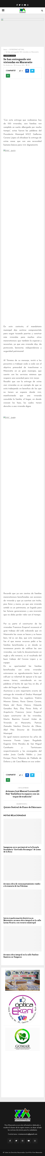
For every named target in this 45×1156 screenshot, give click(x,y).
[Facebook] (10, 1140)
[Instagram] (22, 1140)
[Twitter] (16, 1140)
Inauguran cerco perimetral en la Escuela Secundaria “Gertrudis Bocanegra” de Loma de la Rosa (22, 849)
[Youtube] (28, 1140)
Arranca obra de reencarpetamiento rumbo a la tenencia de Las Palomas (21, 885)
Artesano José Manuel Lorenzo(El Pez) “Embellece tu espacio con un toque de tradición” (22, 794)
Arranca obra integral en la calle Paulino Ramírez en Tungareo (21, 955)
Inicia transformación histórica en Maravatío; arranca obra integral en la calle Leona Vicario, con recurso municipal (22, 920)
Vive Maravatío (37, 1152)
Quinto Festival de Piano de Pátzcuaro (22, 807)
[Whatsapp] (35, 1140)
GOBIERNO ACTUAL (9, 55)
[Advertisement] (22, 100)
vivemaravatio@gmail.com (27, 1134)
